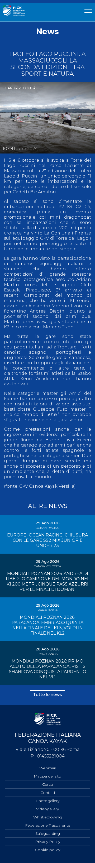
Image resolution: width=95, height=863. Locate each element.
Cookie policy (47, 849)
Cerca (47, 784)
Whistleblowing (47, 817)
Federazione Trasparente (47, 825)
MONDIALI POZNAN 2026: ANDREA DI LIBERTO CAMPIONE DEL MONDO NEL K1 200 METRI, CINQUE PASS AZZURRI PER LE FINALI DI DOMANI (47, 581)
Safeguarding (47, 833)
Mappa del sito (47, 776)
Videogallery (47, 809)
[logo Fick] (14, 14)
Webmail (47, 768)
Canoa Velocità (20, 88)
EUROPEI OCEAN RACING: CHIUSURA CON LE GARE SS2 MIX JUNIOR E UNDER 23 (47, 540)
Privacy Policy (47, 841)
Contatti (47, 792)
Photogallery (47, 800)
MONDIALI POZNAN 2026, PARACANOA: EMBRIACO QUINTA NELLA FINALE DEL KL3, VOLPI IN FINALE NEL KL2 (47, 625)
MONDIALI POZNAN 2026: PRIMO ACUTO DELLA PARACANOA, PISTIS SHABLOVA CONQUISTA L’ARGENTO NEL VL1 (47, 669)
